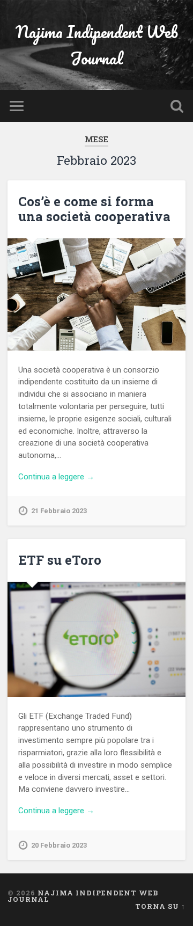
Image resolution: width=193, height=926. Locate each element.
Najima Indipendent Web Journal (97, 45)
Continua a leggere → (56, 477)
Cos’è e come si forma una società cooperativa (94, 209)
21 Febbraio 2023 (59, 511)
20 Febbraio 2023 (59, 845)
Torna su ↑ (160, 906)
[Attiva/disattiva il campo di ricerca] (176, 106)
